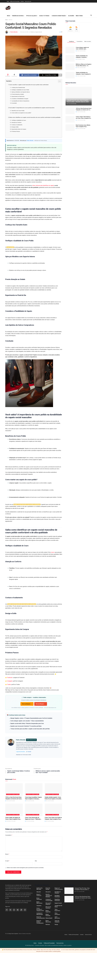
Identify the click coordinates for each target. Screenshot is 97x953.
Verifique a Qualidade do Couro (19, 120)
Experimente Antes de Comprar (19, 129)
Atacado (39, 891)
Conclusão (14, 103)
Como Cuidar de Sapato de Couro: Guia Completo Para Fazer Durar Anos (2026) (12, 818)
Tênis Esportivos (57, 910)
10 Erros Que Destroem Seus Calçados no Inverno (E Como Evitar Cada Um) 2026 (13, 798)
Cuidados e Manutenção (59, 15)
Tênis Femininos (57, 914)
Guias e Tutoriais (44, 15)
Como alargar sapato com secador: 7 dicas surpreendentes (27, 721)
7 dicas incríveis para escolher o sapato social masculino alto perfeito (30, 728)
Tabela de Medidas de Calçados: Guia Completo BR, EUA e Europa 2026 (83, 73)
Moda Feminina (48, 915)
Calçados (39, 905)
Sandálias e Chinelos (57, 892)
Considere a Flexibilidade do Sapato (20, 98)
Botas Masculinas (39, 902)
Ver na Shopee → (40, 704)
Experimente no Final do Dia (18, 96)
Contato (22, 1)
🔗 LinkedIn (28, 751)
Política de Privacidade (15, 1)
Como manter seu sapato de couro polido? (21, 112)
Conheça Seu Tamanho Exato (18, 87)
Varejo (56, 924)
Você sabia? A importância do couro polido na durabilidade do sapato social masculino (31, 107)
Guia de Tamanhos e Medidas (49, 895)
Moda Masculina (48, 921)
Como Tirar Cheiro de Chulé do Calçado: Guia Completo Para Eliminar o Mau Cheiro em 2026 (53, 818)
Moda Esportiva (48, 911)
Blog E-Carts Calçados (13, 933)
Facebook (9, 677)
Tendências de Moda (17, 15)
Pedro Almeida (14, 32)
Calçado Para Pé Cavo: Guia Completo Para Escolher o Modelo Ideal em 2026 (78, 100)
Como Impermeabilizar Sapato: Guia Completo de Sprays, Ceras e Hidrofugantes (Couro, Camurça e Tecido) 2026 (33, 798)
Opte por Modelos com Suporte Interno (21, 92)
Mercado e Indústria (48, 904)
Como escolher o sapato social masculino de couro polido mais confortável (28, 84)
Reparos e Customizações (59, 888)
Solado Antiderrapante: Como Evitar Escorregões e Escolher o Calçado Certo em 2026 (53, 798)
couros (53, 552)
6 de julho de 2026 (49, 821)
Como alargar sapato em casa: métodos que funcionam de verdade (82, 48)
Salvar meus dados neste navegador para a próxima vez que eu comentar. (25, 867)
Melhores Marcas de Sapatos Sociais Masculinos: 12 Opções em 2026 (83, 65)
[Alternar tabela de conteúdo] (58, 81)
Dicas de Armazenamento (41, 917)
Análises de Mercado (39, 888)
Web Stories (79, 15)
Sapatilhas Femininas (57, 900)
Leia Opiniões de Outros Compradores (20, 100)
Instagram (9, 681)
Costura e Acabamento (17, 124)
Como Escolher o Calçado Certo (40, 909)
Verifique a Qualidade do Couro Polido (20, 89)
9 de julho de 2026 (30, 800)
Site (36, 860)
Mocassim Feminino (48, 907)
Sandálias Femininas (57, 896)
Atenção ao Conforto (16, 122)
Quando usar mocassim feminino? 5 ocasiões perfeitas (26, 726)
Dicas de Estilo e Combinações (40, 922)
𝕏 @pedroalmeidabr (20, 751)
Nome (7, 854)
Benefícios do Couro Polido (18, 110)
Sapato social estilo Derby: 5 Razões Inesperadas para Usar (27, 723)
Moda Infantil (49, 918)
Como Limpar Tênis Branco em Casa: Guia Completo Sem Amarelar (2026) (84, 117)
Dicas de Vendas (48, 888)
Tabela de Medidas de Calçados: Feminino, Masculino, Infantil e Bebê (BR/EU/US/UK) (83, 56)
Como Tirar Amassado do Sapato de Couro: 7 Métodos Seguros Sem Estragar (33, 818)
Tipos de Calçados (31, 15)
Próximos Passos (16, 131)
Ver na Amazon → (27, 704)
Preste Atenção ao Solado (18, 94)
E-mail (7, 861)
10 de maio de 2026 (24, 32)
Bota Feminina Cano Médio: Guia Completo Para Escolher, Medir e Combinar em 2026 (83, 125)
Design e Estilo (15, 127)
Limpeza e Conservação (49, 900)
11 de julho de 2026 (10, 800)
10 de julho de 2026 (80, 128)
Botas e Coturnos (39, 895)
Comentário (8, 835)
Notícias (10, 19)
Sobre (8, 1)
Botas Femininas (39, 899)
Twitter (9, 684)
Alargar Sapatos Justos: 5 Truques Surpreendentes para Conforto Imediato (31, 718)
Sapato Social (38, 32)
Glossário (71, 15)
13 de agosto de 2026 (10, 821)
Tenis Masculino (57, 917)
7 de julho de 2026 (30, 821)
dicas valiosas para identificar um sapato (43, 185)
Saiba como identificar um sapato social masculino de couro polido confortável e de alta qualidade (34, 117)
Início (8, 15)
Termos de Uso (28, 1)
